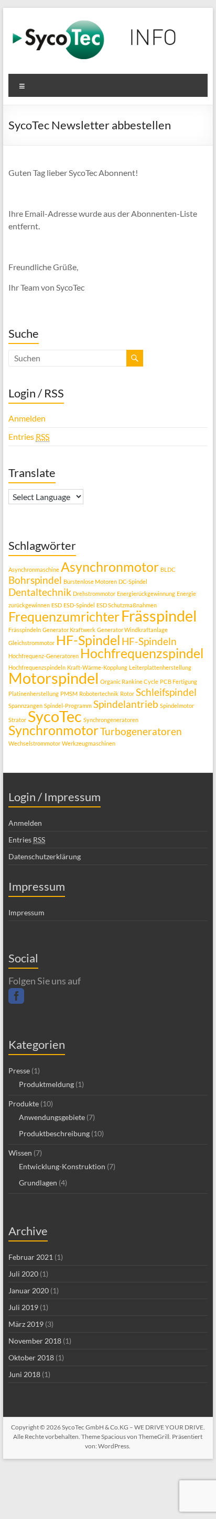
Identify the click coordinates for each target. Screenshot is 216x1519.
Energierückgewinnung (146, 593)
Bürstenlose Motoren (90, 581)
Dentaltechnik (39, 592)
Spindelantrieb (125, 704)
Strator (17, 719)
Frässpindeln (24, 629)
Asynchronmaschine (33, 569)
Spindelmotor (177, 705)
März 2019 (26, 1324)
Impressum (26, 912)
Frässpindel (159, 615)
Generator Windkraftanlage (132, 629)
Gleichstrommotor (31, 642)
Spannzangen (25, 705)
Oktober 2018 (31, 1357)
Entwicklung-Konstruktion (62, 1166)
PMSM (69, 693)
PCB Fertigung (178, 681)
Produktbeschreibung (54, 1133)
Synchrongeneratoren (110, 719)
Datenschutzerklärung (44, 856)
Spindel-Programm (68, 705)
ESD (56, 605)
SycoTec (55, 716)
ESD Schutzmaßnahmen (126, 605)
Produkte (23, 1103)
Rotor (127, 693)
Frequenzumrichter (64, 616)
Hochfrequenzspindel (141, 653)
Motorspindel (53, 678)
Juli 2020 (23, 1273)
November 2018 (34, 1340)
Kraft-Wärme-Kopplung (97, 667)
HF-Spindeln (149, 641)
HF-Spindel (88, 640)
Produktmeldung (46, 1084)
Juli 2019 (23, 1307)
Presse (19, 1070)
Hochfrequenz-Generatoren (43, 655)
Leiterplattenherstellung (160, 667)
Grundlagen (38, 1182)
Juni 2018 (24, 1374)
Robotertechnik (98, 693)
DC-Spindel (132, 581)
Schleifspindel (166, 692)
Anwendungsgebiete (52, 1117)
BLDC (168, 569)
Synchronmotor (53, 730)
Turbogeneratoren (141, 731)
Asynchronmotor (110, 566)
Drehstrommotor (94, 593)
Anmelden (27, 418)
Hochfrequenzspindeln (37, 667)
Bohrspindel (35, 580)
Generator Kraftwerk (68, 629)
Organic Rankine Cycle (129, 681)
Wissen (20, 1152)
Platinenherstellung (33, 693)
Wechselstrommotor (34, 743)
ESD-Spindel (79, 605)
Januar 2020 (28, 1290)
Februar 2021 (30, 1256)
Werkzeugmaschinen (88, 743)
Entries (28, 436)
